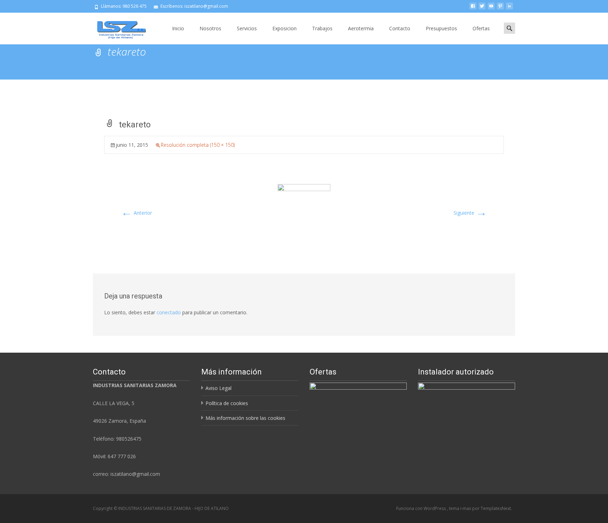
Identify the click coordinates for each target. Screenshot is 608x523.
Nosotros (210, 28)
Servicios (247, 28)
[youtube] (491, 8)
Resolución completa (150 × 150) (198, 144)
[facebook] (472, 8)
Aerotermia (361, 28)
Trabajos (322, 28)
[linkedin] (509, 8)
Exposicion (284, 28)
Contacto (399, 28)
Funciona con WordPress (421, 508)
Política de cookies (226, 403)
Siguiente (470, 212)
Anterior (136, 212)
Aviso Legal (218, 388)
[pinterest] (500, 8)
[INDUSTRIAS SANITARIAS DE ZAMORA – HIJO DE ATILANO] (116, 27)
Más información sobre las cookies (245, 418)
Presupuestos (441, 28)
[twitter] (482, 8)
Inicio (178, 28)
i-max (466, 508)
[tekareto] (304, 210)
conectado (169, 312)
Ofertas (481, 28)
